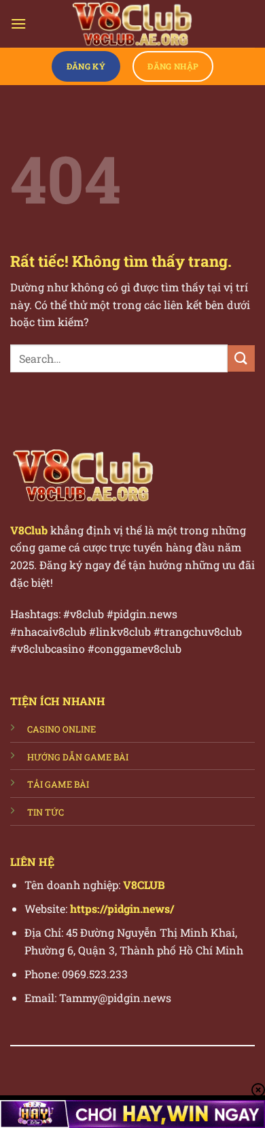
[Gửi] (241, 358)
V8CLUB (144, 884)
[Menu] (18, 23)
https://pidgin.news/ (122, 908)
